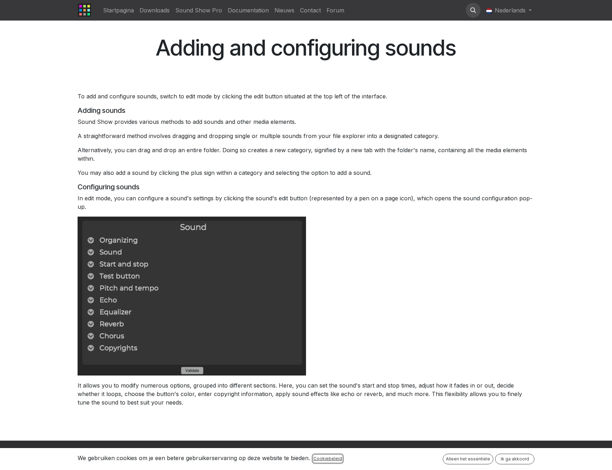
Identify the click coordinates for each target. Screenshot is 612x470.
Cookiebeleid (327, 458)
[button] (473, 10)
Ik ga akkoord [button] (515, 459)
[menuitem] (118, 10)
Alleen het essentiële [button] (468, 459)
